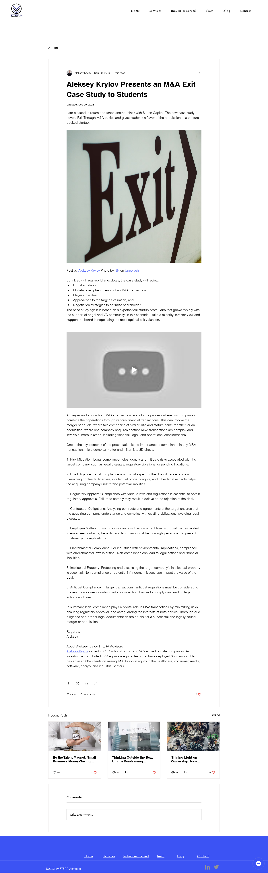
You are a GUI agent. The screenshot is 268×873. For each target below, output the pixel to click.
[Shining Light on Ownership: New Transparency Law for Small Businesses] (193, 736)
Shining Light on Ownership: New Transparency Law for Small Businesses (193, 759)
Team (160, 856)
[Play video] (134, 370)
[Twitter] (216, 867)
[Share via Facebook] (68, 683)
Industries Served (136, 856)
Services (109, 856)
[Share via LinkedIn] (86, 683)
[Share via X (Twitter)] (77, 683)
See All (216, 714)
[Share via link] (95, 683)
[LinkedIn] (207, 867)
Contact (203, 856)
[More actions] (199, 73)
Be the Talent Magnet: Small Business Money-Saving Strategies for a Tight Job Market (74, 759)
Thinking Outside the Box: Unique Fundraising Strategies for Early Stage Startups (132, 759)
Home (88, 856)
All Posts (53, 47)
